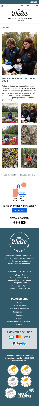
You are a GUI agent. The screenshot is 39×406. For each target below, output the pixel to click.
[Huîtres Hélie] (19, 15)
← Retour (5, 28)
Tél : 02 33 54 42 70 (20, 286)
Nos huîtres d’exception (19, 309)
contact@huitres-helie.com (19, 288)
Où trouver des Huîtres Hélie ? (19, 321)
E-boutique (19, 210)
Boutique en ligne (19, 312)
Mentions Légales (14, 356)
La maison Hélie (19, 305)
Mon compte (24, 6)
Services (19, 315)
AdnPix (24, 360)
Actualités (19, 318)
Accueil (19, 302)
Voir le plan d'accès (19, 283)
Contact (19, 325)
